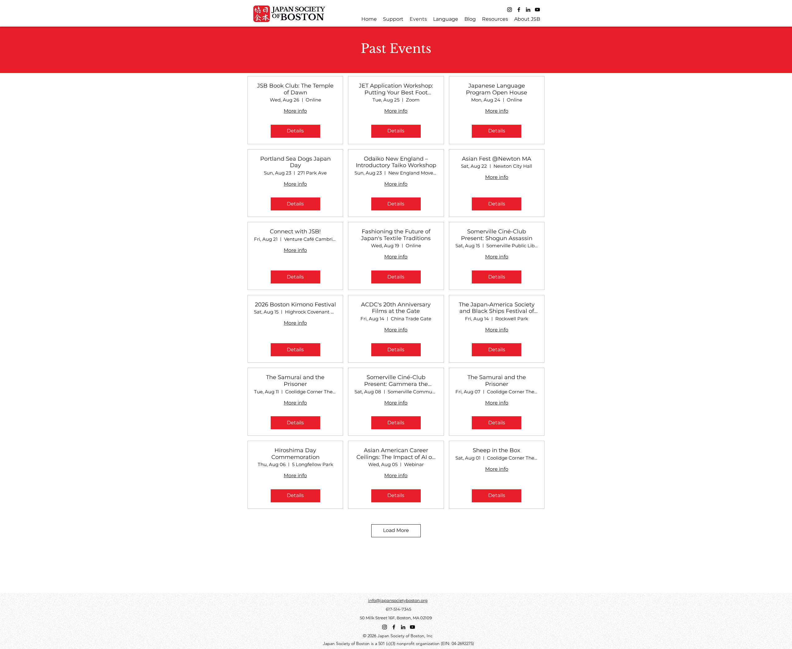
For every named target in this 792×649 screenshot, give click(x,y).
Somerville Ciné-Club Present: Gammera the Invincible (396, 380)
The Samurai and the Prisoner (295, 380)
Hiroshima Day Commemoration (295, 454)
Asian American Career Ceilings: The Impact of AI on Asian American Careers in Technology (396, 454)
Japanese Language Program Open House (496, 89)
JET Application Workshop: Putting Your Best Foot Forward (396, 89)
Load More (396, 530)
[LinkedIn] (528, 9)
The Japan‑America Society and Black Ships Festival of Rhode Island (497, 308)
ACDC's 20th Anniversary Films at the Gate (396, 308)
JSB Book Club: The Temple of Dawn (295, 89)
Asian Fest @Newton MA (496, 159)
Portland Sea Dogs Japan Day (295, 162)
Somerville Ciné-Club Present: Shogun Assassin (496, 235)
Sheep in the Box (496, 450)
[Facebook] (519, 9)
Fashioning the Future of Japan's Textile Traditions (396, 235)
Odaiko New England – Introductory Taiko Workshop (396, 162)
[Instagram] (509, 9)
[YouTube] (537, 9)
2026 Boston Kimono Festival (295, 304)
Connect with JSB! (295, 231)
